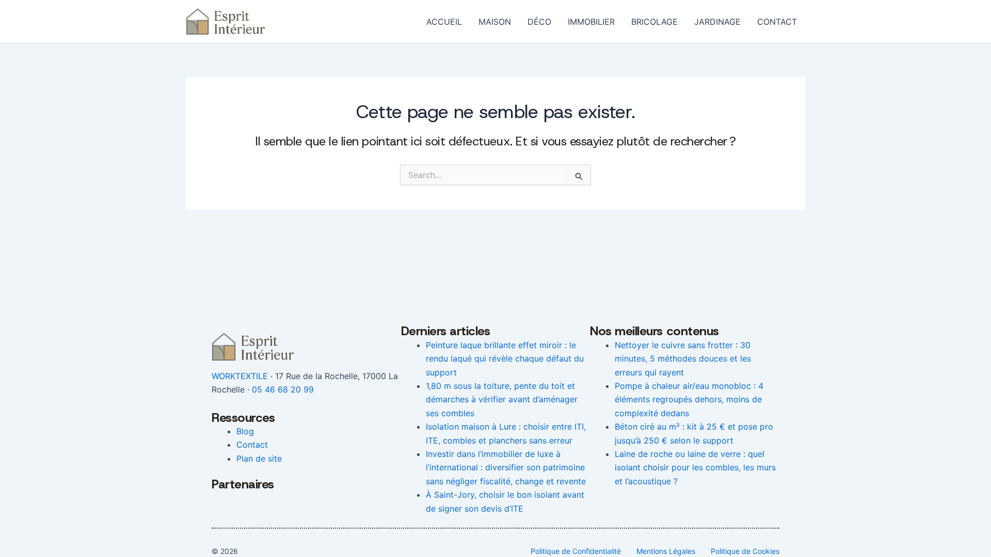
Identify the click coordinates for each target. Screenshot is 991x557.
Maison (494, 22)
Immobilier (591, 22)
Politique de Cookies (745, 551)
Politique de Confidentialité (576, 551)
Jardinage (717, 22)
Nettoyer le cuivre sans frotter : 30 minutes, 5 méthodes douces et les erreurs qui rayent (683, 359)
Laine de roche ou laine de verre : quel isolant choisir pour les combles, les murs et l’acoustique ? (695, 467)
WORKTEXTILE (240, 376)
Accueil (444, 22)
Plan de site (259, 458)
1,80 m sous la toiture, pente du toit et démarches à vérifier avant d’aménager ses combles (502, 399)
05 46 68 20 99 (283, 389)
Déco (539, 22)
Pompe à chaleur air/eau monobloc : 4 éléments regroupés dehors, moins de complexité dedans (689, 399)
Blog (245, 431)
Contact (777, 22)
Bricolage (654, 22)
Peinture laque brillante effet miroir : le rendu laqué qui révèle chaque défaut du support (505, 359)
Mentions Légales (665, 551)
